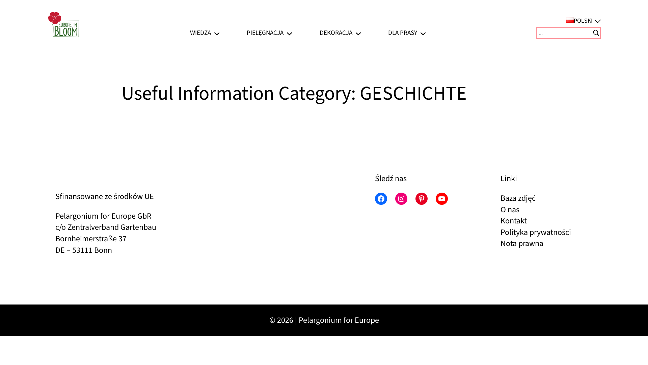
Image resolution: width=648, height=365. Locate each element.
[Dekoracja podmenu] (358, 33)
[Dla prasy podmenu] (423, 33)
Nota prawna (522, 243)
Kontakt (514, 221)
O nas (510, 210)
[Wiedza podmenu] (217, 33)
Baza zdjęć (518, 198)
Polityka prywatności (536, 232)
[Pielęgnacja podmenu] (289, 33)
